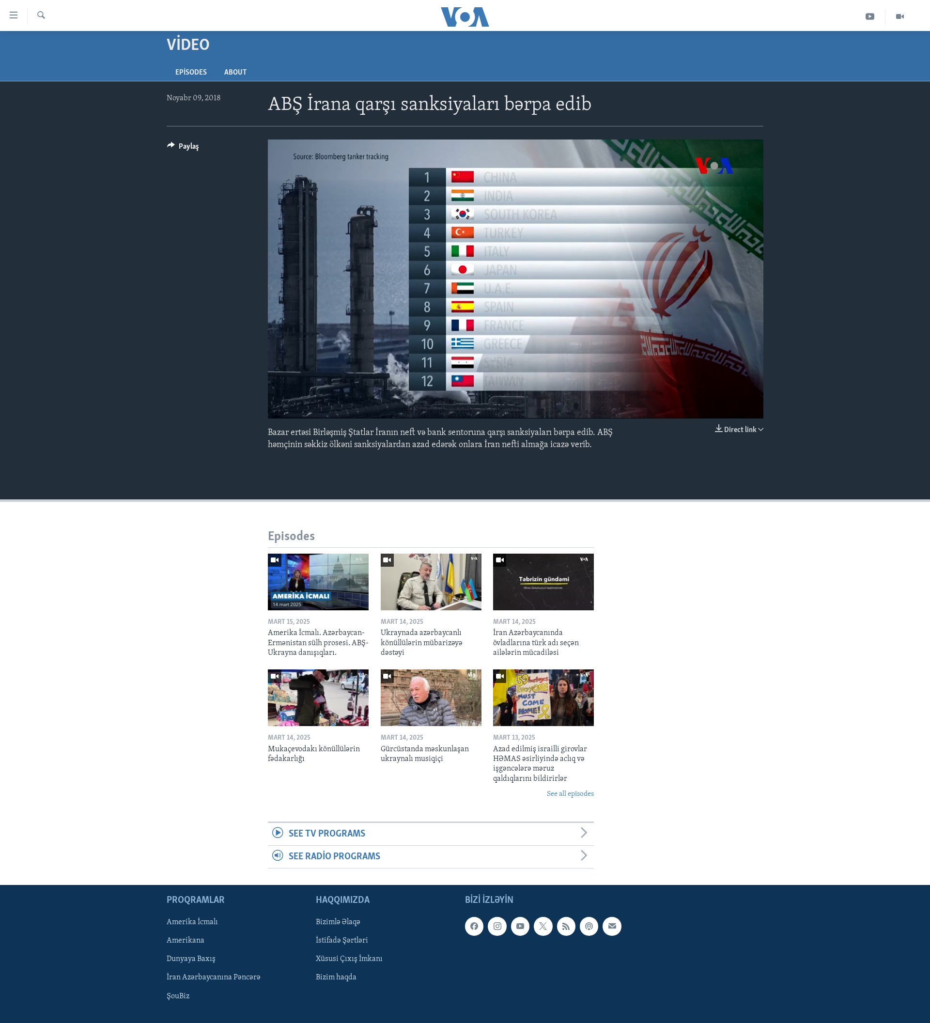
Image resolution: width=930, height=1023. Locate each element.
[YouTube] (870, 16)
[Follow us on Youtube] (520, 926)
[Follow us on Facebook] (474, 926)
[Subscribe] (612, 926)
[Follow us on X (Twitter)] (543, 926)
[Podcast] (589, 926)
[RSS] (566, 926)
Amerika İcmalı (192, 923)
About (235, 73)
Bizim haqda (336, 978)
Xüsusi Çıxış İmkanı (349, 959)
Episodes (191, 73)
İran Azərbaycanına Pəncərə (214, 978)
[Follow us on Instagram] (497, 926)
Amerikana (185, 941)
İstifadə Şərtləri (342, 941)
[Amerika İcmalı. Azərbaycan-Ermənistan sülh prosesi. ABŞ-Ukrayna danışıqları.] (318, 582)
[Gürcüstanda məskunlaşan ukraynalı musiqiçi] (431, 697)
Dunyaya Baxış (191, 959)
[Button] (183, 149)
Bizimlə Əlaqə (338, 923)
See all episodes (570, 794)
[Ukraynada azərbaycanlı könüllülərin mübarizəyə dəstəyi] (431, 582)
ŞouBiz (178, 996)
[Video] (899, 16)
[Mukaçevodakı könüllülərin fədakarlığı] (318, 697)
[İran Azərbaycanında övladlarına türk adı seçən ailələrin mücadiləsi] (543, 582)
